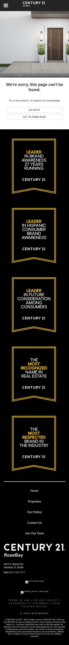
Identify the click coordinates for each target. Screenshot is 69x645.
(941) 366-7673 (17, 572)
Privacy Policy (46, 600)
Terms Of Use (19, 600)
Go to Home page (34, 117)
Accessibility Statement (29, 603)
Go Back (34, 110)
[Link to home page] (34, 5)
